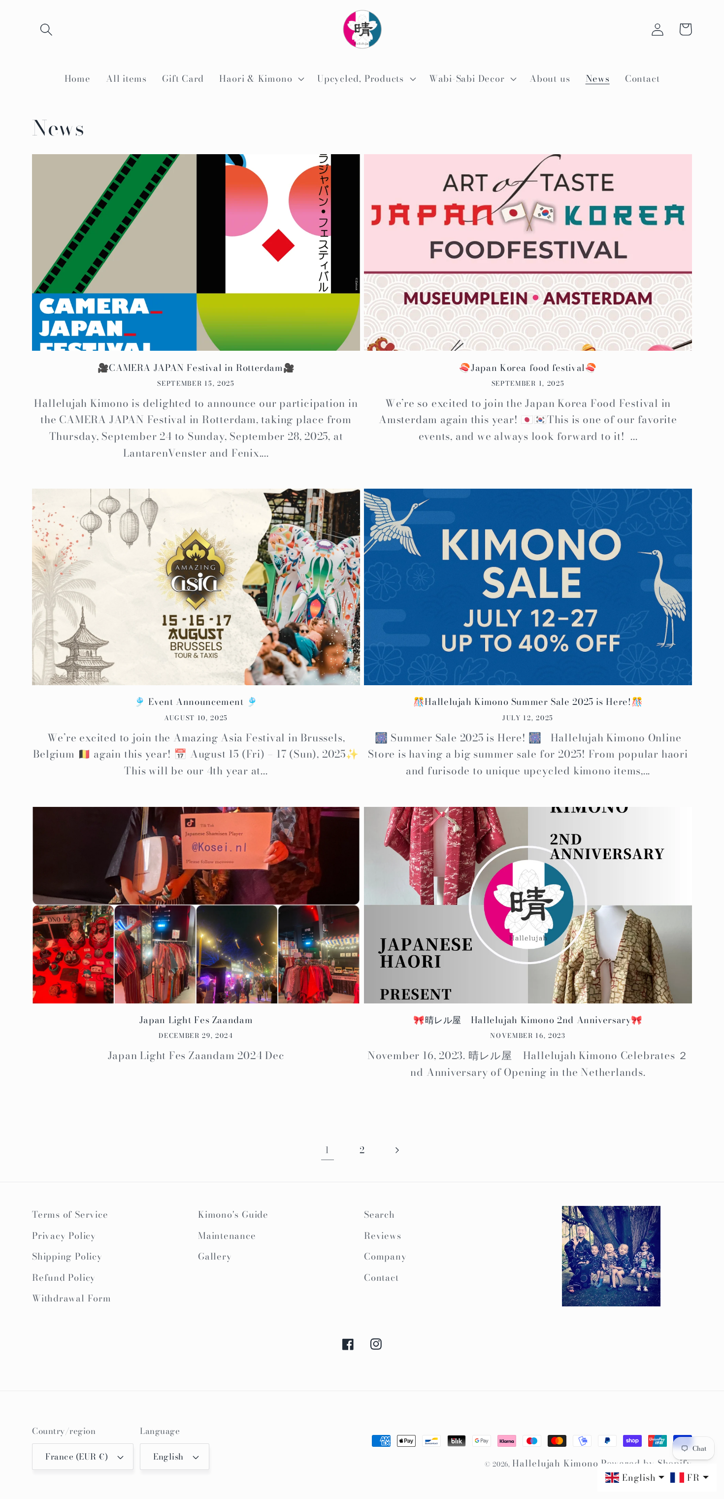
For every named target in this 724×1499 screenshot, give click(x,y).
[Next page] (397, 1150)
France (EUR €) (76, 1456)
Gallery (214, 1256)
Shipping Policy (67, 1256)
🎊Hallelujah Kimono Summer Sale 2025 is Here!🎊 (528, 702)
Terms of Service (70, 1214)
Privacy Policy (64, 1235)
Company (385, 1256)
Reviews (382, 1235)
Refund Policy (64, 1277)
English (168, 1456)
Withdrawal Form (71, 1298)
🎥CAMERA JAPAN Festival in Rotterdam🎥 (196, 368)
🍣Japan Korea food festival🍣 (527, 368)
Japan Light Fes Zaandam (196, 1020)
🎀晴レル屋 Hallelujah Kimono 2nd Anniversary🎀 (528, 1020)
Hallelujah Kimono (555, 1463)
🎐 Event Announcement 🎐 (196, 702)
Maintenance (227, 1235)
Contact (381, 1277)
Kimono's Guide (233, 1214)
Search (379, 1214)
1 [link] (327, 1150)
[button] (46, 29)
